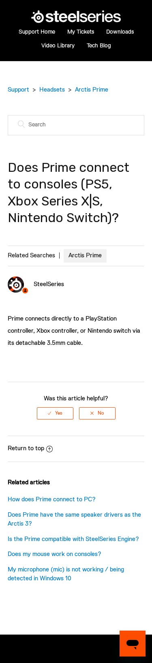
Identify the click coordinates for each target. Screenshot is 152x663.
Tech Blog (99, 46)
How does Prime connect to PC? (52, 499)
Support (18, 90)
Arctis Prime (91, 90)
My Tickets (80, 32)
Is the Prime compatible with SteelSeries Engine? (73, 539)
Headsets (52, 90)
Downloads (120, 32)
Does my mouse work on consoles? (54, 554)
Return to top (26, 448)
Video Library (58, 46)
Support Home (37, 32)
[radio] (55, 413)
